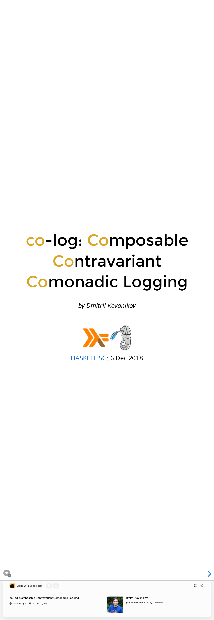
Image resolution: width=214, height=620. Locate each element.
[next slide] (208, 574)
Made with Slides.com (29, 585)
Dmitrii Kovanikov (137, 598)
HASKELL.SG (89, 357)
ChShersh (158, 602)
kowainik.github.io (138, 602)
